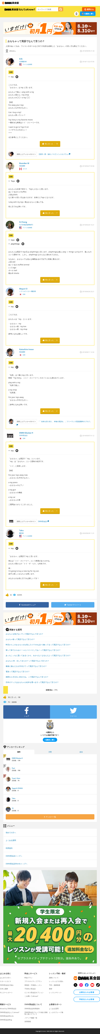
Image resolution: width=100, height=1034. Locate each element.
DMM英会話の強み (7, 985)
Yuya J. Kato (16, 778)
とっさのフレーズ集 (56, 1012)
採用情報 (28, 1021)
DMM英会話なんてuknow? (9, 1012)
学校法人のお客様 (86, 999)
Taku (13, 798)
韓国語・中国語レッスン (33, 985)
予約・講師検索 (54, 985)
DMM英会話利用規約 (32, 1008)
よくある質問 (11, 840)
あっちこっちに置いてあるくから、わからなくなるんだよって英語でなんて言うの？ (38, 655)
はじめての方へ (5, 978)
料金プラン (28, 978)
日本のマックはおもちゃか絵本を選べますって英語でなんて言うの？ (32, 682)
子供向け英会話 (30, 989)
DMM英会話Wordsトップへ (16, 864)
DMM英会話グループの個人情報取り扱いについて (36, 1013)
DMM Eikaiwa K (17, 758)
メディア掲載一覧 (31, 1018)
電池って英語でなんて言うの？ (18, 671)
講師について (54, 978)
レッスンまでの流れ (56, 981)
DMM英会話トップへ (14, 856)
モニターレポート (6, 992)
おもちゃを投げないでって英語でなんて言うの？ (24, 634)
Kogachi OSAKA (17, 788)
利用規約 (9, 848)
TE (13, 808)
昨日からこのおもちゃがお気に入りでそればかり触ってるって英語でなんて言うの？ (38, 644)
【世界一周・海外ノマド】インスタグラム (53, 154)
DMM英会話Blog (6, 1020)
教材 (50, 989)
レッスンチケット (55, 992)
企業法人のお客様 (86, 992)
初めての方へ (11, 832)
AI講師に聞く (89, 14)
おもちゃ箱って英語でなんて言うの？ (20, 639)
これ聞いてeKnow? (31, 996)
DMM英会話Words (7, 1016)
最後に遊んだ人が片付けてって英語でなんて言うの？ (26, 666)
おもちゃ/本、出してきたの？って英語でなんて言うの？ (27, 661)
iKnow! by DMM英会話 (8, 1008)
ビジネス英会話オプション (34, 992)
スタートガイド (5, 981)
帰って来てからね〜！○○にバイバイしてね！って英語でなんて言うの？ (33, 650)
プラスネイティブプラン (33, 981)
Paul (13, 768)
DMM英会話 (42, 521)
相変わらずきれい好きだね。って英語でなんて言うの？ (27, 677)
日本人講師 (4, 989)
